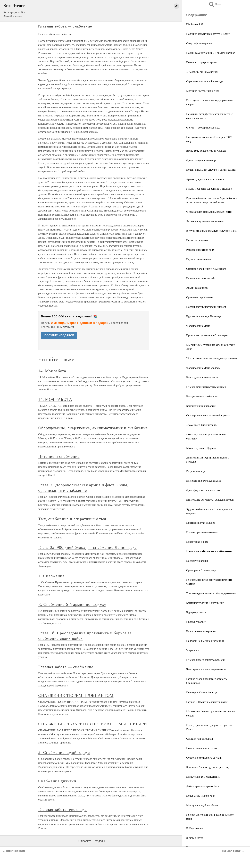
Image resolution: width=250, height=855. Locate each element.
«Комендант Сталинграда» (201, 425)
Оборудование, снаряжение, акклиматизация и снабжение (93, 427)
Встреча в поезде (196, 471)
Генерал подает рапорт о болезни (205, 659)
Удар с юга (192, 650)
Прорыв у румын (196, 621)
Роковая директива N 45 (200, 249)
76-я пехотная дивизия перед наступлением (211, 358)
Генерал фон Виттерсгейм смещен (206, 387)
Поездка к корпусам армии (201, 62)
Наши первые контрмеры (201, 631)
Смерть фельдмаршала (199, 43)
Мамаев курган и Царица (201, 448)
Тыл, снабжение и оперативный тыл (72, 518)
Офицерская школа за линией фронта (208, 415)
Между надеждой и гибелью (202, 805)
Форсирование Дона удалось (203, 368)
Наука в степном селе (198, 259)
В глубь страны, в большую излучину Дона (211, 230)
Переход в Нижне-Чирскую (202, 692)
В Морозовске (194, 828)
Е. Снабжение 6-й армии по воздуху (72, 604)
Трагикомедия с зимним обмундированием (211, 593)
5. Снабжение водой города (64, 752)
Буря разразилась (196, 612)
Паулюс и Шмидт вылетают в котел (207, 702)
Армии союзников (197, 287)
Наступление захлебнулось (202, 396)
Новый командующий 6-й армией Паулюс (210, 52)
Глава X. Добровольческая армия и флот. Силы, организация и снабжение (83, 487)
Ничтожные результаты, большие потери (210, 499)
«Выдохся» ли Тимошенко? (202, 71)
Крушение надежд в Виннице (203, 316)
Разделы (99, 841)
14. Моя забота (52, 370)
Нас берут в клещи (197, 560)
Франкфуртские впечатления (203, 490)
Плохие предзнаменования (202, 532)
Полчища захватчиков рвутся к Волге (208, 33)
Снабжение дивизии (57, 781)
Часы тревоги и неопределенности (206, 669)
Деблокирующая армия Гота (202, 786)
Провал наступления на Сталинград (207, 335)
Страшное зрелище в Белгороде (204, 81)
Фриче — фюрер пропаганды (203, 127)
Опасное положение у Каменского (206, 268)
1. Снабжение (51, 575)
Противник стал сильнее (200, 522)
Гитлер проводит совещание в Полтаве (209, 188)
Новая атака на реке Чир (200, 795)
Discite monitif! (194, 24)
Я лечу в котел (194, 837)
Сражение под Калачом (199, 297)
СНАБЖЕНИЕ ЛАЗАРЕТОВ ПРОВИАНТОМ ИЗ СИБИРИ (92, 724)
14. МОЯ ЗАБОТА (55, 399)
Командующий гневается (200, 406)
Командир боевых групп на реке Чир (207, 767)
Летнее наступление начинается (204, 221)
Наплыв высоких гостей (200, 278)
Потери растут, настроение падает (206, 306)
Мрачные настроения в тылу (202, 91)
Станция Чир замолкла (199, 738)
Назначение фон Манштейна (203, 776)
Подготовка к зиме (197, 541)
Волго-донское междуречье (202, 377)
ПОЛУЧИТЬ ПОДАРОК (59, 335)
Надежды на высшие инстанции (205, 640)
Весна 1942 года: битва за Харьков (206, 150)
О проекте (84, 841)
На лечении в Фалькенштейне (203, 480)
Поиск (215, 4)
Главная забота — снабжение (65, 666)
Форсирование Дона (198, 325)
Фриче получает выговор (201, 160)
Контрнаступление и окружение (205, 602)
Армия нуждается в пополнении (205, 179)
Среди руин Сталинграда (201, 570)
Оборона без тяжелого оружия (203, 757)
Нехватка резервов (197, 240)
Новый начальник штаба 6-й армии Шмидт (211, 169)
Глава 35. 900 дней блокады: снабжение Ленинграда (87, 547)
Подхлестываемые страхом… (203, 748)
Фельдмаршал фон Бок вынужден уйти (209, 211)
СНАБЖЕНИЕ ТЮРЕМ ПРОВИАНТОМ (75, 695)
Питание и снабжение (58, 456)
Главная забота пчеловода (62, 809)
